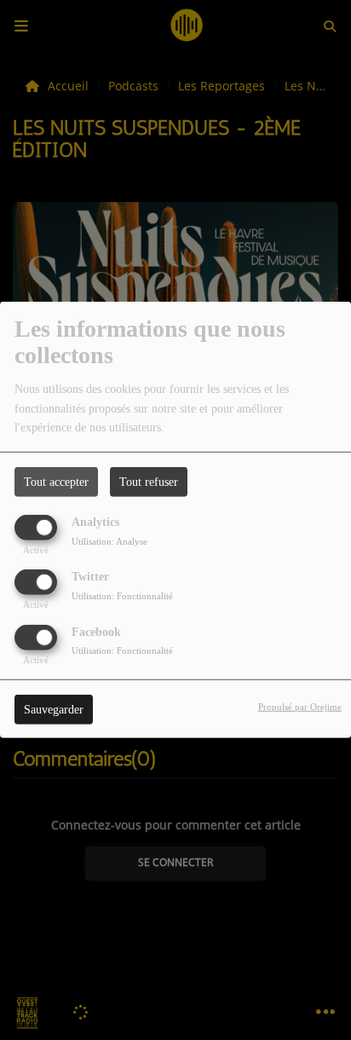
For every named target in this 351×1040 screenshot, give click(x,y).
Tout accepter (56, 482)
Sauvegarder (53, 708)
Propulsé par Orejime (300, 706)
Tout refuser (148, 482)
